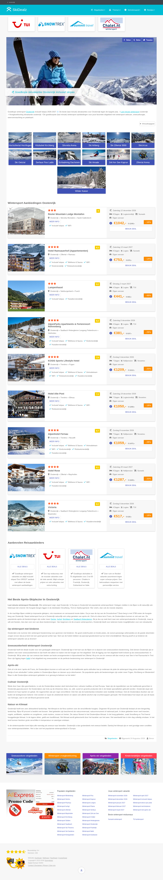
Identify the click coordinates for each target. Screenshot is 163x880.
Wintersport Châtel (88, 817)
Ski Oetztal (20, 162)
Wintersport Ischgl (63, 806)
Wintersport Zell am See (90, 813)
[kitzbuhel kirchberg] (44, 137)
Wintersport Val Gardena (65, 831)
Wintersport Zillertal (64, 810)
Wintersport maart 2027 (116, 810)
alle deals (22, 567)
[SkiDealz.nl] (16, 852)
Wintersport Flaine (88, 806)
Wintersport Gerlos (63, 799)
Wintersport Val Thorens (65, 828)
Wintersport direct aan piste (142, 803)
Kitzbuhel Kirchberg (44, 145)
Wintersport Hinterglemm (90, 820)
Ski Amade (94, 162)
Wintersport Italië (88, 831)
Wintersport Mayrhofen (65, 813)
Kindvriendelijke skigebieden (138, 756)
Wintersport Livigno (89, 803)
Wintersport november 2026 (117, 796)
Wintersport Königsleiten (65, 835)
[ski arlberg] (93, 137)
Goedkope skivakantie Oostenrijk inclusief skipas (45, 92)
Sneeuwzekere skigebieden (24, 756)
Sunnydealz (49, 860)
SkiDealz (46, 858)
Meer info (54, 222)
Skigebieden (99, 10)
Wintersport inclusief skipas (142, 799)
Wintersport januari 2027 (116, 803)
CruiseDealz (62, 858)
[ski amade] (93, 155)
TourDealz (53, 858)
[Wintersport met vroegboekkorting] (62, 766)
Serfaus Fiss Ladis (45, 162)
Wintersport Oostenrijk (90, 824)
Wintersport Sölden (63, 820)
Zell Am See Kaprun (118, 162)
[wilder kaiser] (81, 177)
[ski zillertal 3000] (118, 137)
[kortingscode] (30, 803)
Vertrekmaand (133, 10)
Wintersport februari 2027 (117, 806)
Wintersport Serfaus (89, 810)
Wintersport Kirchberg (64, 817)
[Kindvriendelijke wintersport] (139, 766)
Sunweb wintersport (115, 819)
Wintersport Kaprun (89, 799)
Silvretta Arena (69, 145)
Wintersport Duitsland (89, 835)
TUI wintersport (138, 819)
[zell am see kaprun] (118, 155)
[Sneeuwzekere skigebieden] (24, 766)
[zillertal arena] (142, 155)
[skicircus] (142, 137)
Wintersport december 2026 (117, 799)
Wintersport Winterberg (65, 796)
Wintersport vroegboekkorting (62, 756)
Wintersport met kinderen (141, 806)
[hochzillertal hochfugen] (20, 137)
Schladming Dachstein (69, 162)
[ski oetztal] (20, 155)
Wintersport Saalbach (64, 824)
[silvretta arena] (69, 137)
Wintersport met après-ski (142, 810)
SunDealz (38, 858)
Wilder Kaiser (81, 191)
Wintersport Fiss (87, 796)
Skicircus (143, 145)
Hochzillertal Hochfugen (20, 145)
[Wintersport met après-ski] (101, 766)
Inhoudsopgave (148, 124)
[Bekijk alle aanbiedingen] (21, 24)
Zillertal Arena (143, 162)
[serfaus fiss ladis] (44, 155)
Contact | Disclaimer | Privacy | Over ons (42, 865)
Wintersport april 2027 (140, 796)
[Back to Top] (81, 870)
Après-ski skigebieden (100, 756)
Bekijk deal (130, 229)
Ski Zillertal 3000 (118, 145)
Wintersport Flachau (64, 803)
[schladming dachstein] (69, 155)
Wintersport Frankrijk (89, 828)
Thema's (115, 10)
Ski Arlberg (94, 145)
